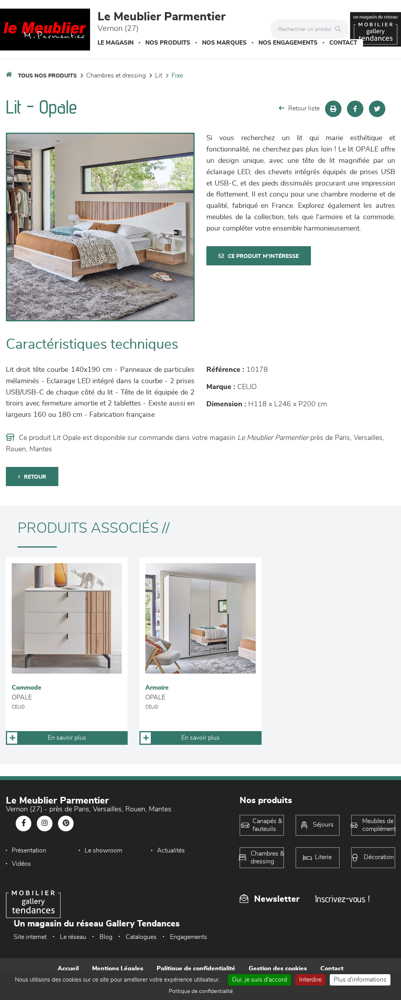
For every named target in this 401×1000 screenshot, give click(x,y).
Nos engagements (288, 43)
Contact (343, 43)
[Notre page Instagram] (44, 823)
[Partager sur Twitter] (377, 109)
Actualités (171, 850)
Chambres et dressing (116, 75)
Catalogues (141, 937)
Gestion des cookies (278, 969)
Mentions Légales (117, 969)
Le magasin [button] (116, 43)
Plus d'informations (360, 980)
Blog (105, 937)
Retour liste (304, 108)
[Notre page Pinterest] (66, 823)
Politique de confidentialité (196, 969)
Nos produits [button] (167, 43)
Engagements (188, 937)
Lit (158, 75)
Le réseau (73, 937)
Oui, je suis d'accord (259, 980)
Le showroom (103, 850)
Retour (35, 477)
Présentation (29, 850)
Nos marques (224, 43)
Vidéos (21, 864)
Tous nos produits (47, 76)
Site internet (30, 937)
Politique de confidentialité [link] (201, 991)
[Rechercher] (340, 29)
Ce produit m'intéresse (263, 256)
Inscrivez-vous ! (342, 899)
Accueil (68, 969)
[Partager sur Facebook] (355, 109)
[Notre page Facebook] (23, 823)
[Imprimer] (333, 109)
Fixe (177, 75)
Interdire (310, 980)
